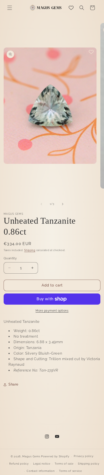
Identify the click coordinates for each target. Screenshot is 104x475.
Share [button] (13, 384)
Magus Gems (31, 456)
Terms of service (70, 471)
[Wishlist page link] (71, 7)
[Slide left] (41, 204)
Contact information (40, 471)
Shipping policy (88, 463)
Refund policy (19, 463)
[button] (9, 7)
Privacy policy (83, 456)
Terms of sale (64, 463)
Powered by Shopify (55, 456)
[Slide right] (62, 204)
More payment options (52, 310)
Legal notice (41, 463)
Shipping (29, 250)
